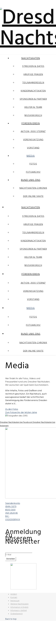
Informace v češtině (18, 610)
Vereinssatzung (33, 140)
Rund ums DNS (30, 180)
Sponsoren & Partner (33, 99)
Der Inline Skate (33, 196)
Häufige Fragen (33, 74)
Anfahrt (13, 594)
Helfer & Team (33, 107)
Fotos (33, 164)
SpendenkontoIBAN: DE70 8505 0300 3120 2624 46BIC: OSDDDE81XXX (12, 512)
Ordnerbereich (16, 613)
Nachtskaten (30, 58)
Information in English (19, 607)
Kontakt (13, 597)
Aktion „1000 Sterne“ (33, 131)
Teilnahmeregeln (33, 83)
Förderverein (30, 123)
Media (31, 156)
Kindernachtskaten (33, 91)
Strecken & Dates (33, 66)
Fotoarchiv (33, 172)
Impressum (14, 600)
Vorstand (33, 148)
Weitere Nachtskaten (19, 604)
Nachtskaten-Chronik (33, 188)
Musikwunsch (33, 115)
